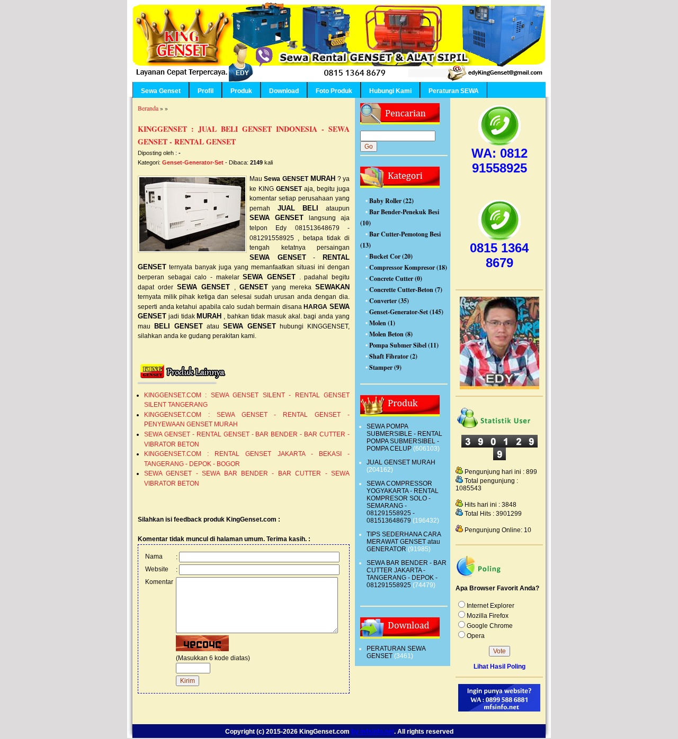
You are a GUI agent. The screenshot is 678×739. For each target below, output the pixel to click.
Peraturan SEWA (454, 91)
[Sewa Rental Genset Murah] (499, 387)
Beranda (148, 108)
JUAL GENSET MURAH (401, 462)
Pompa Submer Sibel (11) (404, 345)
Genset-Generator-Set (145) (406, 311)
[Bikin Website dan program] (499, 709)
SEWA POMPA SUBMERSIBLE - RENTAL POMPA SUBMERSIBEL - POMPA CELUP (404, 437)
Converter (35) (389, 300)
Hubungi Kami (390, 91)
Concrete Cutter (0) (395, 278)
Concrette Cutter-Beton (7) (405, 289)
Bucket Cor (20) (391, 256)
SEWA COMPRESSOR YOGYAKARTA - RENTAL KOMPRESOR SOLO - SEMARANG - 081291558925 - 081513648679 (403, 502)
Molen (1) (382, 322)
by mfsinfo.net (372, 731)
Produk (241, 91)
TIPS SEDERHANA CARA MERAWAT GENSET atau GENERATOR (404, 542)
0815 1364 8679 (499, 255)
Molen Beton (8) (391, 334)
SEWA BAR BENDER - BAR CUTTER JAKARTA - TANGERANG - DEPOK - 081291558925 (407, 574)
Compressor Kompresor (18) (408, 267)
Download (284, 91)
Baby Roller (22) (391, 200)
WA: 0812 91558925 (499, 160)
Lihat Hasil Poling (499, 666)
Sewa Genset (161, 91)
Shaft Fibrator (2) (393, 356)
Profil (205, 91)
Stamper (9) (385, 367)
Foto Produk (334, 91)
